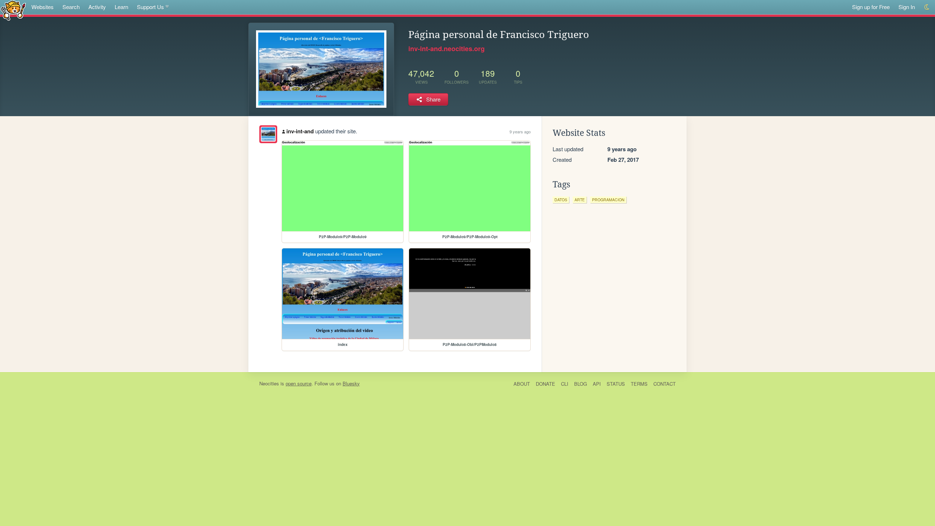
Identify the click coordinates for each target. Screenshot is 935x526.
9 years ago (520, 131)
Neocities (269, 383)
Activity (97, 7)
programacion (608, 199)
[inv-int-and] (268, 134)
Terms (639, 383)
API (597, 383)
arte (580, 199)
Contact (664, 383)
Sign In (906, 7)
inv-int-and (300, 131)
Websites (42, 7)
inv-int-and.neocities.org (446, 48)
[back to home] (13, 10)
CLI (564, 383)
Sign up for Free (871, 7)
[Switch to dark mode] (927, 7)
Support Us (150, 7)
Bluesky (351, 383)
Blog (580, 383)
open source (299, 383)
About (522, 383)
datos (560, 199)
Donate (545, 383)
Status (616, 383)
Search (71, 7)
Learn (121, 7)
